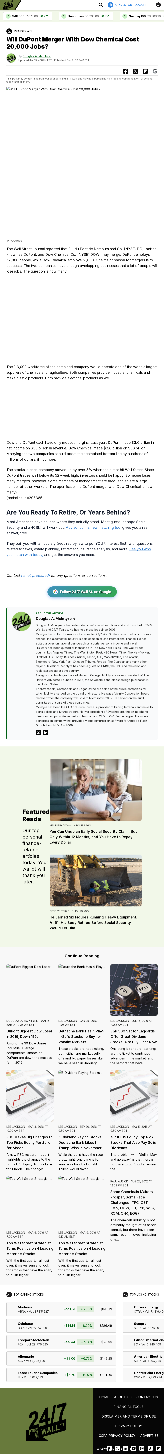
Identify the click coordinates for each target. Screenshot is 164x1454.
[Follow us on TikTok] (150, 1448)
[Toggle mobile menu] (158, 4)
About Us (123, 1397)
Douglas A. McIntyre (37, 56)
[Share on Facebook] (125, 71)
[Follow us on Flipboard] (145, 71)
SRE (136, 1328)
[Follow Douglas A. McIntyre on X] (38, 732)
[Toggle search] (100, 4)
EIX (136, 1344)
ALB (20, 1360)
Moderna (25, 1307)
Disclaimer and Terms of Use (128, 1416)
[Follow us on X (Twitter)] (117, 1448)
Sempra (140, 1324)
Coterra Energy (146, 1307)
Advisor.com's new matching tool (93, 527)
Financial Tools (129, 1407)
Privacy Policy (128, 1426)
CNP (137, 1377)
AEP (136, 1360)
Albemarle (26, 1356)
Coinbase (25, 1324)
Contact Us (147, 1397)
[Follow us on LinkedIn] (125, 1448)
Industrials (23, 31)
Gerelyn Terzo (60, 911)
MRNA (22, 1311)
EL (19, 1377)
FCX (20, 1344)
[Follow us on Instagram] (141, 1448)
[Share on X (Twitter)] (135, 71)
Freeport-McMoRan (33, 1340)
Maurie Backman (61, 825)
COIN (21, 1328)
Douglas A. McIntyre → (56, 618)
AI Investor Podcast (130, 4)
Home (104, 1397)
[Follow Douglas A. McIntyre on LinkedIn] (45, 732)
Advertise (149, 1436)
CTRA (138, 1311)
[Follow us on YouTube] (133, 1448)
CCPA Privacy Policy (117, 1436)
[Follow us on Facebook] (109, 1448)
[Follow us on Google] (155, 71)
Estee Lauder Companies (38, 1373)
